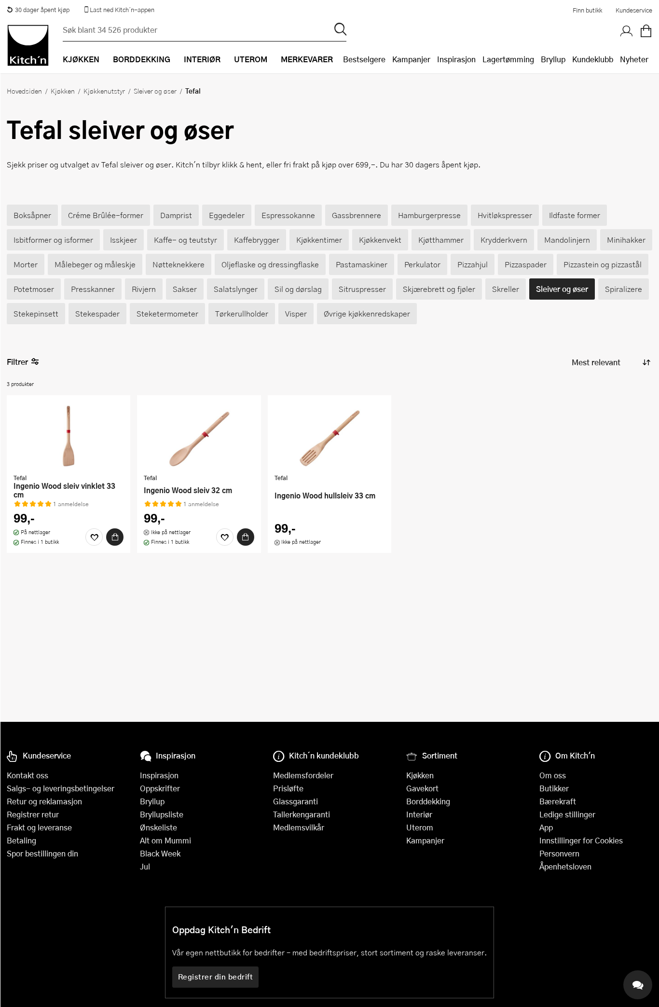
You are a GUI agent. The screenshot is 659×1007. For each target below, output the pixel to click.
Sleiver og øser (155, 90)
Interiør (419, 814)
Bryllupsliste (161, 814)
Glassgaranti (295, 801)
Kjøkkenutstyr (104, 90)
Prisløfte (288, 788)
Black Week (160, 853)
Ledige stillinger (567, 814)
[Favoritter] (94, 537)
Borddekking (428, 801)
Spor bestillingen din (42, 853)
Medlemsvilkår (298, 827)
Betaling (21, 840)
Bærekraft (557, 801)
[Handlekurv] (646, 31)
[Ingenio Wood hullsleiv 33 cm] (329, 435)
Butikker (554, 788)
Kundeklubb (592, 59)
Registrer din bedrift (215, 976)
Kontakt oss (27, 775)
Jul (145, 866)
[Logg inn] (626, 31)
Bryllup (553, 59)
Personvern (559, 853)
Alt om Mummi (165, 840)
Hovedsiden (24, 90)
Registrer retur (33, 814)
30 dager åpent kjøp (42, 9)
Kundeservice (634, 10)
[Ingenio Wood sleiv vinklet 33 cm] (69, 435)
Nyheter (634, 59)
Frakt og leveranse (39, 827)
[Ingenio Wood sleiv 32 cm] (199, 435)
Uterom (419, 827)
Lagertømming (508, 59)
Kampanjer (411, 59)
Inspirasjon (456, 59)
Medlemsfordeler (303, 775)
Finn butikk (587, 10)
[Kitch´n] (28, 45)
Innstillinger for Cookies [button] (581, 840)
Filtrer (17, 361)
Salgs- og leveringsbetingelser (60, 788)
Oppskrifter (160, 788)
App (546, 827)
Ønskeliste (158, 827)
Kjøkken (63, 90)
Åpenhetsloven (565, 866)
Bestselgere (364, 59)
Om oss (552, 775)
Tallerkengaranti (301, 814)
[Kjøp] (115, 537)
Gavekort (422, 788)
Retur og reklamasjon (44, 801)
